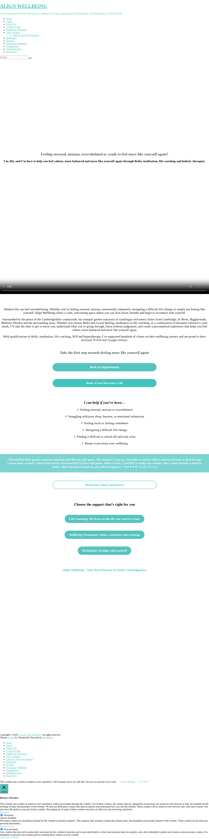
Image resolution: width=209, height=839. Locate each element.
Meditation (11, 38)
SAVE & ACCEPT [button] (9, 837)
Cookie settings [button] (127, 782)
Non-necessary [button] (7, 826)
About (9, 21)
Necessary (9, 815)
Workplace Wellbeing (16, 43)
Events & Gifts (13, 27)
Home (9, 18)
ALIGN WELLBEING (23, 6)
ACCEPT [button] (143, 782)
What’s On (11, 24)
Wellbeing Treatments (16, 29)
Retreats (10, 41)
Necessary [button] (5, 812)
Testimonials (12, 46)
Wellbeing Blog (13, 49)
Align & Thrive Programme (25, 35)
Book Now (11, 52)
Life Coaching (13, 32)
